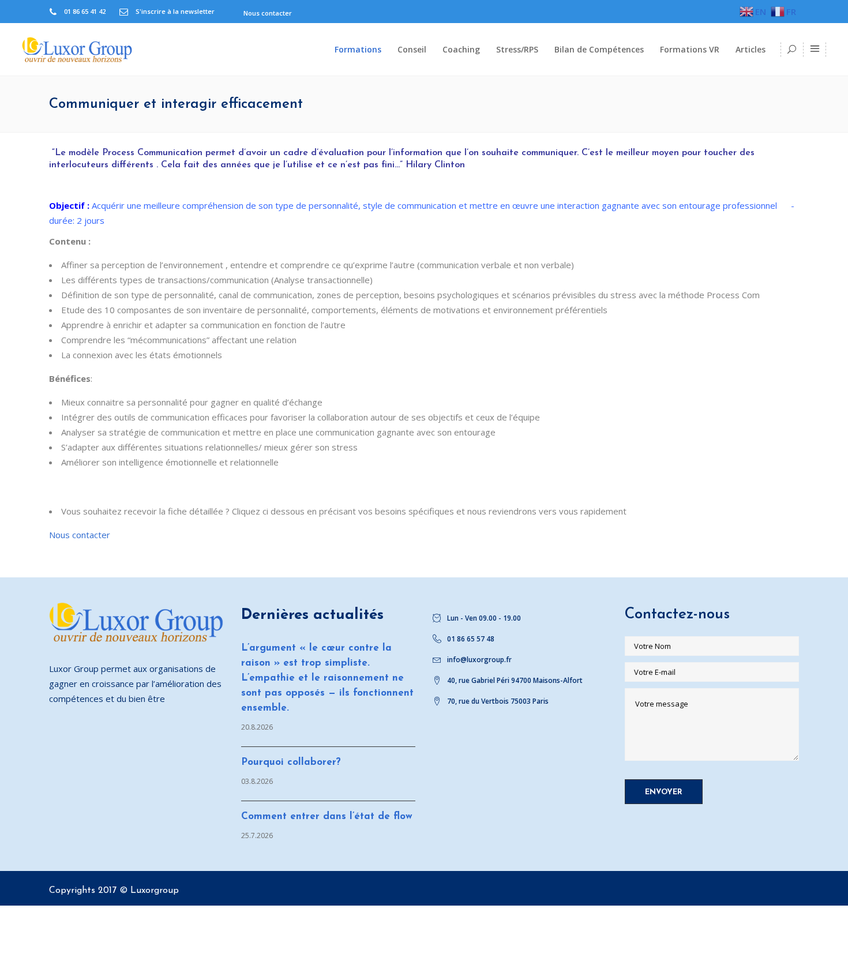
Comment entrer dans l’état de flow (326, 816)
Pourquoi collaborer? (291, 762)
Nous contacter (79, 534)
